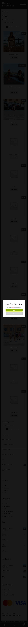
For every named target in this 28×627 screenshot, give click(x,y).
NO (14, 313)
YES (14, 310)
